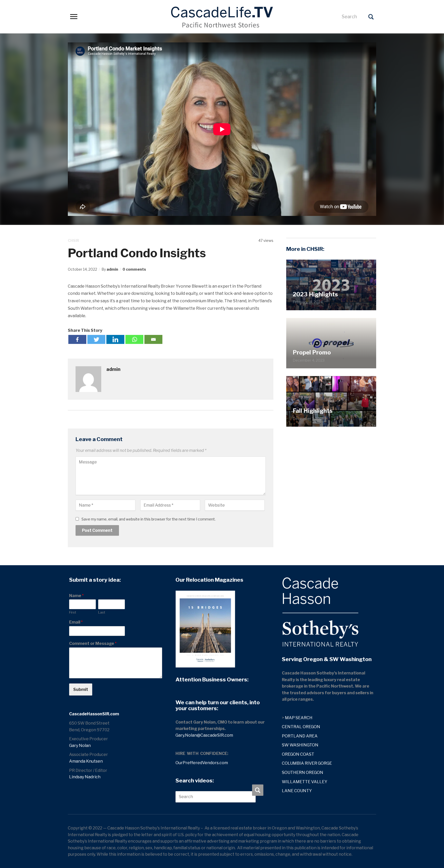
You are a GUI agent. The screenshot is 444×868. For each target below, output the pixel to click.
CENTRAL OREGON (301, 726)
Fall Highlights (312, 410)
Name (76, 595)
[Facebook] (77, 339)
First (72, 612)
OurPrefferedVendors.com (201, 762)
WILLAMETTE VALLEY (304, 781)
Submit (80, 689)
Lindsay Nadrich (84, 776)
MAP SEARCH (298, 717)
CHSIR (73, 240)
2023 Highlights (315, 294)
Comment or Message (93, 643)
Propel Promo (312, 352)
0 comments (134, 269)
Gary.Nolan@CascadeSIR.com (204, 735)
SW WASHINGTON (300, 745)
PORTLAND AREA (300, 736)
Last (101, 612)
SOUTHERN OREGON (302, 772)
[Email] (153, 339)
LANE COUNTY (297, 790)
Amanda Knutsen (86, 761)
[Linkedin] (115, 339)
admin (112, 269)
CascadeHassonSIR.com (94, 713)
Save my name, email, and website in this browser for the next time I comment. (148, 519)
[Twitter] (96, 339)
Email (76, 622)
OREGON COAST (298, 754)
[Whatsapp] (134, 339)
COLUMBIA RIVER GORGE (307, 763)
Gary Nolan (80, 745)
